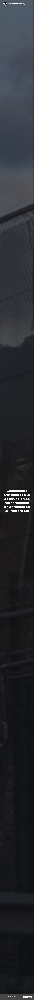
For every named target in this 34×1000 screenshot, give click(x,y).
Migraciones (10, 516)
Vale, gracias (27, 997)
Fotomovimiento (23, 516)
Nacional (22, 515)
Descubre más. (6, 998)
